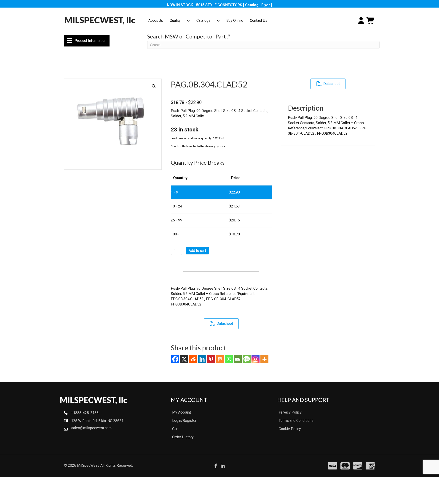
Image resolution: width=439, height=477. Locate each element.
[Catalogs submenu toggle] (218, 21)
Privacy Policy (290, 412)
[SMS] (247, 359)
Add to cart (197, 250)
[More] (264, 359)
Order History (183, 437)
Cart (175, 429)
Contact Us (258, 20)
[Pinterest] (211, 359)
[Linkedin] (202, 359)
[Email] (238, 359)
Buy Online (234, 20)
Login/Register (184, 420)
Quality (175, 20)
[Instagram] (256, 359)
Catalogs (203, 20)
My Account (181, 412)
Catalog (252, 5)
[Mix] (220, 359)
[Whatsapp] (229, 359)
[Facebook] (175, 359)
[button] (154, 86)
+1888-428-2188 (85, 413)
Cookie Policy (290, 429)
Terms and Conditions (296, 420)
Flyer (265, 5)
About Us (155, 20)
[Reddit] (193, 359)
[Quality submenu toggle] (188, 21)
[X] (184, 359)
